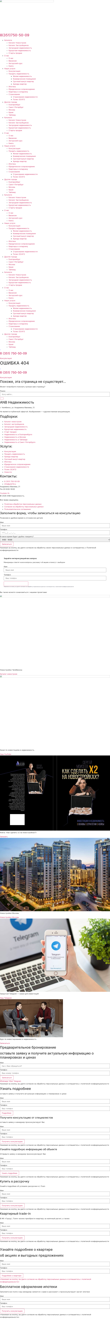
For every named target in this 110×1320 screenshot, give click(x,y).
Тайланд (12, 115)
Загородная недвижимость (20, 48)
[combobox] (55, 394)
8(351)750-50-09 (14, 35)
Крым (11, 112)
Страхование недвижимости (25, 97)
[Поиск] (2, 398)
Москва (12, 110)
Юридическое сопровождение (22, 89)
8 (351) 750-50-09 (13, 353)
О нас (6, 56)
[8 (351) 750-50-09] (0, 349)
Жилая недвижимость (22, 76)
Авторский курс (15, 63)
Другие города (10, 102)
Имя (2, 522)
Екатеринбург (14, 105)
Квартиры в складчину (18, 92)
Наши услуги (9, 68)
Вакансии (13, 61)
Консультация (14, 71)
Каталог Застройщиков (19, 45)
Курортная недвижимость (20, 50)
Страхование (14, 94)
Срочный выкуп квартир (23, 81)
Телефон (3, 529)
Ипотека (12, 86)
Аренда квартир (20, 84)
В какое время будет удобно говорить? (17, 536)
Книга (11, 66)
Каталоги (8, 40)
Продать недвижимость (19, 74)
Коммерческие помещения (24, 79)
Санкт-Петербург (16, 107)
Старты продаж (15, 53)
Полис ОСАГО (19, 99)
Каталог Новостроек (17, 43)
